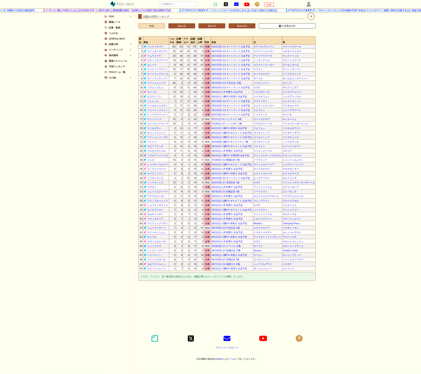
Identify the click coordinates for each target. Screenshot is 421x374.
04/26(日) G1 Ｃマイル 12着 (226, 246)
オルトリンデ (290, 178)
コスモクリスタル (292, 51)
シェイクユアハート (157, 191)
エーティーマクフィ (157, 69)
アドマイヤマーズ (263, 55)
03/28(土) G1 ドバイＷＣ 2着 (226, 123)
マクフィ (258, 69)
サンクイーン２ (291, 55)
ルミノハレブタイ (292, 232)
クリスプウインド (292, 91)
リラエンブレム (155, 87)
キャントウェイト (156, 132)
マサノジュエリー (292, 218)
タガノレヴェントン (293, 241)
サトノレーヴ (154, 119)
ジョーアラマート (292, 110)
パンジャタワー (155, 46)
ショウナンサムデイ (157, 164)
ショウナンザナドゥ (157, 205)
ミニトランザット (156, 227)
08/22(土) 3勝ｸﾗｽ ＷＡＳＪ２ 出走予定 (231, 132)
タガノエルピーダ (156, 241)
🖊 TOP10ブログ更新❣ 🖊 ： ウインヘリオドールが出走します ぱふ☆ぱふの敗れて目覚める (223, 10)
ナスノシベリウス (292, 155)
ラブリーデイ (260, 101)
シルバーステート (263, 218)
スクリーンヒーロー (264, 51)
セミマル (152, 236)
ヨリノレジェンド (156, 268)
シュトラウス (154, 246)
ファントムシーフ (156, 82)
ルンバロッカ (290, 191)
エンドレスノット (292, 101)
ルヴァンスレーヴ (263, 173)
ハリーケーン (154, 255)
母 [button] (284, 42)
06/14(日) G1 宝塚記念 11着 (225, 250)
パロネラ (287, 264)
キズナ (257, 87)
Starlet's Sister (290, 250)
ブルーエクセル (291, 200)
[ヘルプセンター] (257, 4)
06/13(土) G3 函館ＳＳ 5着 (225, 264)
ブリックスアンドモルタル (267, 155)
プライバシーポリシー (226, 347)
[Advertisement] (227, 308)
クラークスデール (292, 46)
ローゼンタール (291, 64)
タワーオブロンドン (264, 46)
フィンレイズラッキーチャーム (299, 182)
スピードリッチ (155, 146)
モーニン (258, 255)
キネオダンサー (291, 168)
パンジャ (152, 141)
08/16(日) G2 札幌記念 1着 (225, 191)
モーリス (258, 78)
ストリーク (288, 268)
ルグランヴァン (155, 173)
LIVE (269, 4)
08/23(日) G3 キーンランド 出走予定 (230, 46)
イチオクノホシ (291, 227)
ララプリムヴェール (293, 196)
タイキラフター (155, 209)
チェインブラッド (292, 255)
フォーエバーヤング (157, 123)
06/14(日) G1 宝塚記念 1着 (225, 259)
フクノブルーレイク (157, 200)
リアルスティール (263, 123)
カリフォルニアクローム (266, 196)
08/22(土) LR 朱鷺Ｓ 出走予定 (227, 91)
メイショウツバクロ (293, 259)
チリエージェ (290, 119)
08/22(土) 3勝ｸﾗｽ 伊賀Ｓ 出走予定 (229, 96)
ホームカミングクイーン (295, 78)
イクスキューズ (291, 137)
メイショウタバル (156, 259)
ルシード (152, 64)
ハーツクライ (260, 191)
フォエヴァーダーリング (295, 123)
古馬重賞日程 (288, 25)
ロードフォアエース (157, 73)
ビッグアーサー (262, 178)
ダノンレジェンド (263, 268)
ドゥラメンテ (260, 114)
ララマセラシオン (156, 196)
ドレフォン (259, 110)
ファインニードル (263, 150)
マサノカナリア (155, 218)
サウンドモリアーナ (157, 60)
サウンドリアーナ (292, 60)
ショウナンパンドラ (293, 164)
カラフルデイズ (291, 173)
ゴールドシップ (262, 132)
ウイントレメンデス (157, 137)
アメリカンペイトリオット (267, 236)
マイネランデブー (292, 132)
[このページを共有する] (311, 16)
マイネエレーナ (291, 105)
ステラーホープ (291, 187)
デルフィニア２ (291, 87)
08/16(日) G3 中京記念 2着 (225, 227)
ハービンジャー (262, 82)
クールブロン (154, 128)
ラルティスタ (290, 214)
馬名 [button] (146, 42)
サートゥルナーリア (264, 164)
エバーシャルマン (292, 146)
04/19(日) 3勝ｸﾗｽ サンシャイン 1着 (229, 141)
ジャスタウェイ (262, 96)
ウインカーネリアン (157, 51)
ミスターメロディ (263, 232)
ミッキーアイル (262, 60)
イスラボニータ (262, 91)
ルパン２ (287, 82)
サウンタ (287, 114)
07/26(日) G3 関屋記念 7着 (225, 159)
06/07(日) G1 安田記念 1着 (225, 182)
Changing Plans (291, 223)
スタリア (287, 150)
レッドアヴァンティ (157, 114)
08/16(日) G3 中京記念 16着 (226, 82)
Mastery (258, 223)
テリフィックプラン (157, 223)
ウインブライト (262, 200)
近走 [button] (213, 42)
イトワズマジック (292, 73)
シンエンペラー (155, 250)
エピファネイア (262, 227)
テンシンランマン (292, 69)
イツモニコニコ (155, 178)
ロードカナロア (262, 73)
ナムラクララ (154, 55)
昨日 (151, 25)
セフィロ (152, 91)
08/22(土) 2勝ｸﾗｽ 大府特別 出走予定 (230, 155)
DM (219, 358)
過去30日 (242, 25)
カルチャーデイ (155, 214)
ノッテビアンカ (291, 141)
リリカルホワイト (292, 128)
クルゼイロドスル (156, 150)
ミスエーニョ (290, 205)
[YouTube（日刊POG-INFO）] (246, 4)
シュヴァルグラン (263, 264)
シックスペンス (155, 182)
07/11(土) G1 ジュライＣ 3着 (226, 119)
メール (231, 358)
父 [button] (255, 42)
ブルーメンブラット (293, 246)
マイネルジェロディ (157, 105)
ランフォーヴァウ (156, 168)
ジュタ (150, 159)
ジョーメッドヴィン (157, 110)
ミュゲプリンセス (292, 96)
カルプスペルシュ (156, 264)
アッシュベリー (291, 209)
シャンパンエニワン (293, 159)
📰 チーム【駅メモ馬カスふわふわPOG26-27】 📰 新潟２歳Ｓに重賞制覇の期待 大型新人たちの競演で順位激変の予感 (102, 10)
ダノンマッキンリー (157, 78)
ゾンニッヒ (153, 101)
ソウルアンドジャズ (157, 155)
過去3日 (182, 25)
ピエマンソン (154, 96)
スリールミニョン (156, 232)
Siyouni (257, 250)
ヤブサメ (152, 187)
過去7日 (212, 25)
